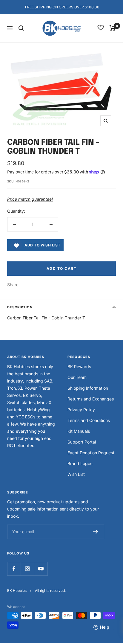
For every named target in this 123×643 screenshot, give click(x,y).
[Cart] (113, 28)
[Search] (21, 28)
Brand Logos (79, 463)
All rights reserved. (50, 590)
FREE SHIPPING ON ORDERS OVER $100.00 (62, 7)
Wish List (76, 474)
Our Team (77, 377)
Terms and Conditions (88, 420)
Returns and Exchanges (90, 398)
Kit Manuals (78, 431)
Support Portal (81, 441)
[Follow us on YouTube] (40, 568)
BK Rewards (79, 366)
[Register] (95, 532)
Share (13, 284)
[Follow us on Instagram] (27, 568)
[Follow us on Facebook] (14, 568)
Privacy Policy (81, 409)
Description (20, 307)
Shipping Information (87, 388)
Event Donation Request (90, 452)
